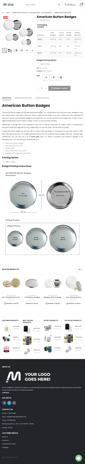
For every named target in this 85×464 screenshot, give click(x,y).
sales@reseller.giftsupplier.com (16, 417)
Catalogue (5, 447)
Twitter (9, 403)
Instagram (14, 403)
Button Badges (47, 71)
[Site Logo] (8, 4)
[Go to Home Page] (2, 12)
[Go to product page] (11, 283)
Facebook (4, 403)
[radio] (46, 77)
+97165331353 (11, 420)
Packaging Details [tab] (42, 98)
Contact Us (5, 440)
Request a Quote (11, 303)
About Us (5, 437)
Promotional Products (9, 444)
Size (38, 76)
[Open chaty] (78, 458)
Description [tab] (6, 98)
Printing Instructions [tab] (23, 98)
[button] (4, 31)
